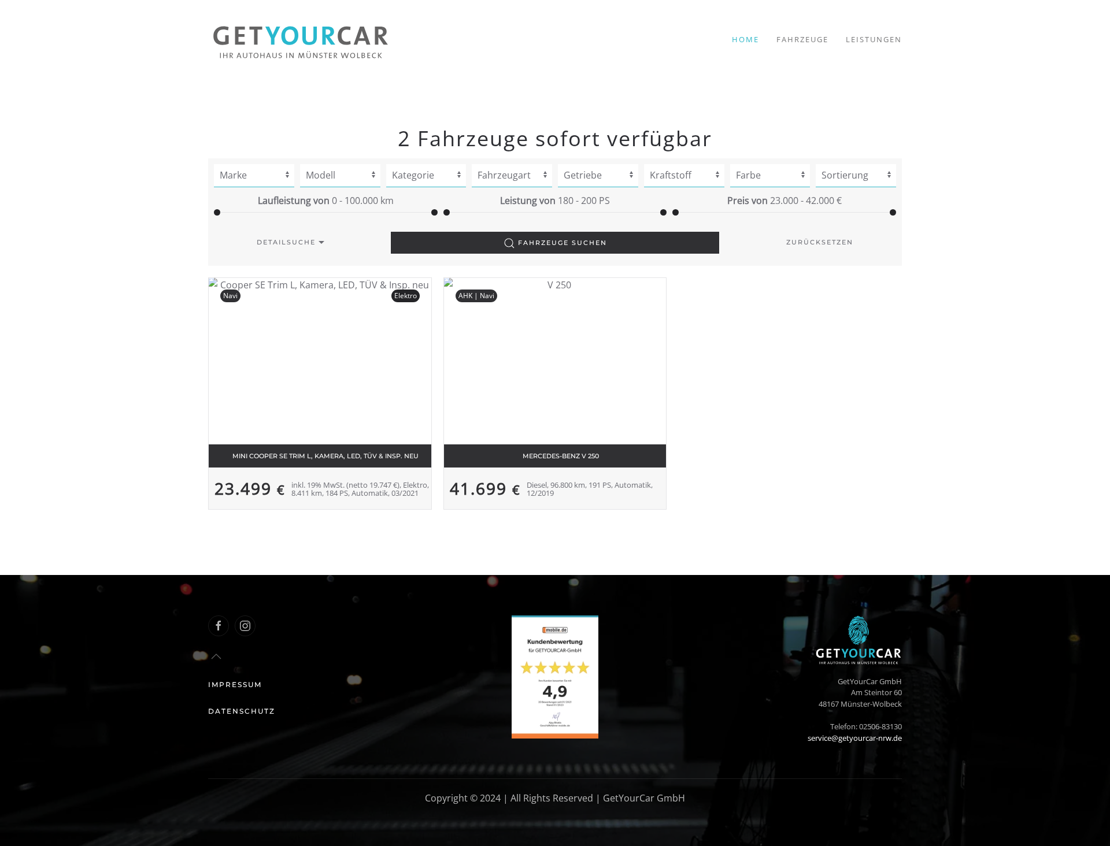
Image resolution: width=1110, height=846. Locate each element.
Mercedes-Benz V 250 (561, 456)
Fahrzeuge (802, 39)
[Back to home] (300, 39)
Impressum (235, 684)
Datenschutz (241, 711)
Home (745, 39)
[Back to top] (216, 656)
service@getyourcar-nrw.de (855, 738)
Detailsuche (286, 242)
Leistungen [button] (874, 39)
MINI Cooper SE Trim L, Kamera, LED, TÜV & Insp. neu (325, 456)
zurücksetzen (819, 242)
